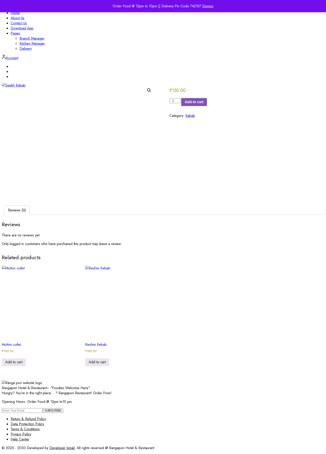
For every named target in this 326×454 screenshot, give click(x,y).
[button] (149, 90)
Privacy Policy (21, 434)
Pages (15, 33)
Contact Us (19, 23)
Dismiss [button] (207, 6)
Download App (22, 28)
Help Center (20, 439)
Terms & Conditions (25, 429)
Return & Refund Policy (28, 418)
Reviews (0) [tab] (17, 210)
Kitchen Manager (32, 43)
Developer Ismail (62, 447)
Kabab (190, 115)
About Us (17, 18)
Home (15, 12)
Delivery (26, 48)
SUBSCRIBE (53, 410)
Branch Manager (32, 38)
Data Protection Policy (27, 424)
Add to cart (194, 102)
